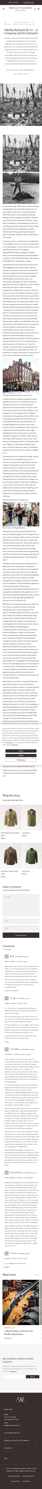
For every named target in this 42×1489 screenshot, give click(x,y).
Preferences (21, 760)
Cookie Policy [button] (9, 742)
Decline (21, 755)
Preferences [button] (15, 745)
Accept (21, 751)
